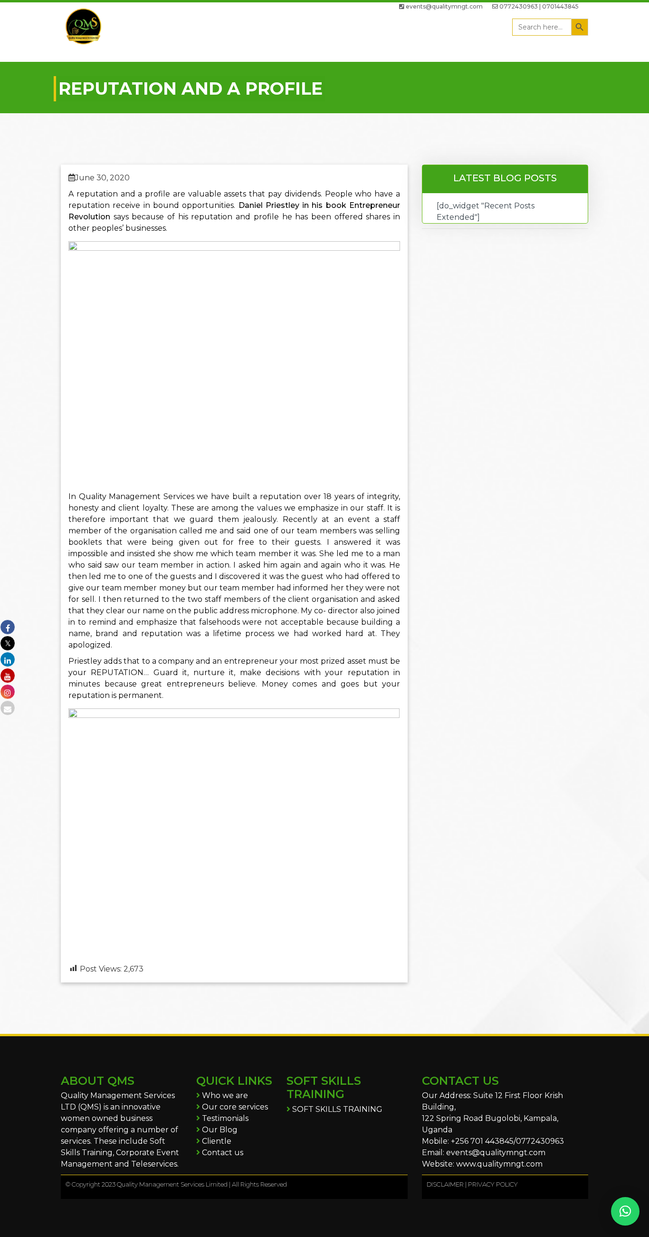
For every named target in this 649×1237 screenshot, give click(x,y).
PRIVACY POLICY (493, 1184)
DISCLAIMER (445, 1184)
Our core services (234, 1106)
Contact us (221, 1152)
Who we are (224, 1095)
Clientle (215, 1141)
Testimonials (224, 1118)
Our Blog (219, 1129)
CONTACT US (460, 1081)
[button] (625, 1211)
